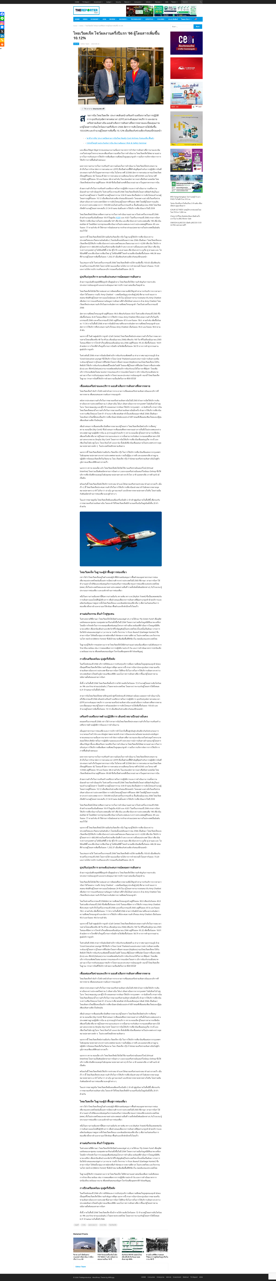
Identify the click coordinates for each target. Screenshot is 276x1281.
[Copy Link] (2, 40)
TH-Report (85, 2)
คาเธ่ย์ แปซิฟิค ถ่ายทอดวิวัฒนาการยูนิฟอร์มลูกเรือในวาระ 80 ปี (157, 1256)
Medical (186, 1277)
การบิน (83, 1225)
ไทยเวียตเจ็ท (112, 1225)
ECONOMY (94, 19)
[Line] (2, 18)
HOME (77, 2)
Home (75, 26)
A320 (118, 217)
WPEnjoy (111, 1277)
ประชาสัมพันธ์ (173, 19)
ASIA (166, 2)
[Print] (2, 44)
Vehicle (148, 2)
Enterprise (160, 1277)
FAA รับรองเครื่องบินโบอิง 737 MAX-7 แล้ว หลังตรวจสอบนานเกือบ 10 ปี (108, 1256)
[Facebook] (2, 14)
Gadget (108, 2)
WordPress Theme (99, 1277)
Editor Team (85, 44)
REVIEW (112, 19)
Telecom (126, 2)
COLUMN (160, 19)
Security (118, 2)
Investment (97, 2)
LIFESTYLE (149, 19)
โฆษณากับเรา (185, 19)
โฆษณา (173, 2)
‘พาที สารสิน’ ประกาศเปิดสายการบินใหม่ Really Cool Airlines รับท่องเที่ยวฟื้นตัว (120, 138)
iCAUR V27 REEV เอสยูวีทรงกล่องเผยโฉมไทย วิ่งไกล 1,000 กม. (185, 210)
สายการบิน (103, 1225)
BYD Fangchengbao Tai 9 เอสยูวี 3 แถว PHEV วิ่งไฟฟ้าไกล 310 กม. (185, 198)
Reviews (157, 2)
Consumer (137, 2)
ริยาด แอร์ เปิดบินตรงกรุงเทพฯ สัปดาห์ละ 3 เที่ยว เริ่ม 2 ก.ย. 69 (83, 1256)
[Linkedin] (2, 36)
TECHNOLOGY (136, 19)
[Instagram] (2, 23)
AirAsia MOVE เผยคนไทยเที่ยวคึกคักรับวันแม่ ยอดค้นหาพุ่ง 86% (132, 1256)
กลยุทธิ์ (76, 1225)
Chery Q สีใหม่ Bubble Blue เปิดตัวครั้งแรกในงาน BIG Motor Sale (185, 217)
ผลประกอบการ (93, 1225)
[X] (2, 31)
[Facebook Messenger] (2, 27)
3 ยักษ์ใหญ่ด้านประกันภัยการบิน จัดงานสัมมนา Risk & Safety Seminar (117, 143)
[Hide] (1, 48)
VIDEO (85, 19)
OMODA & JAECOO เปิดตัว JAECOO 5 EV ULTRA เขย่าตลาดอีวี (186, 223)
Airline (81, 26)
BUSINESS (123, 19)
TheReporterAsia (85, 1277)
